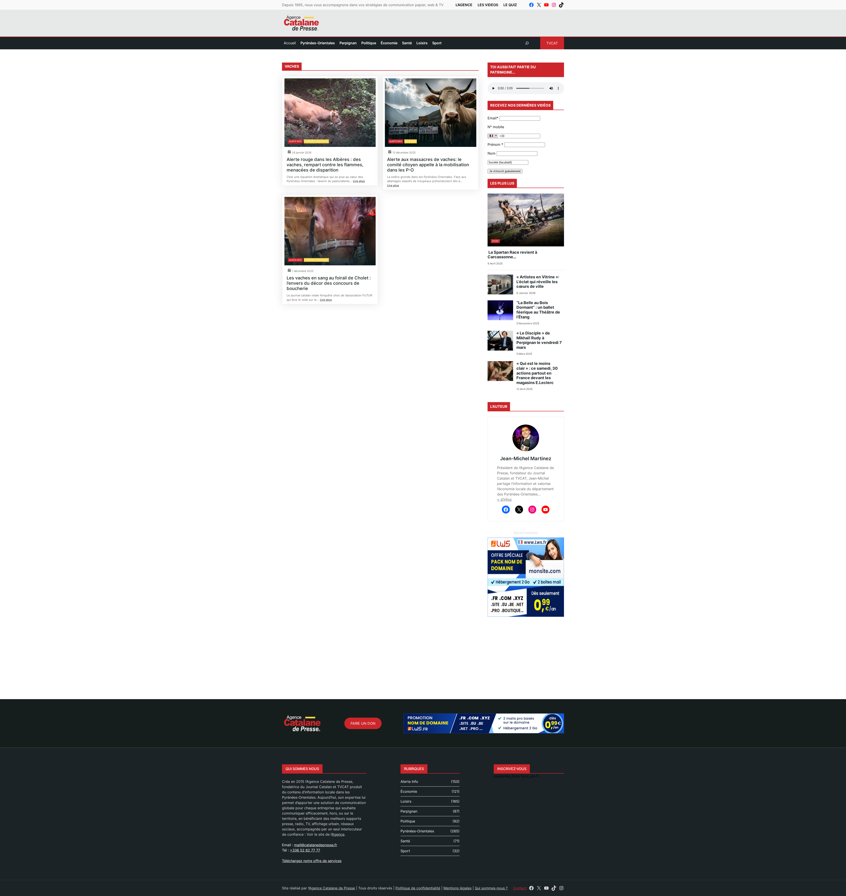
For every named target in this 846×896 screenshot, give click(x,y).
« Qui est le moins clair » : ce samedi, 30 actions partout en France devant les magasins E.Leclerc (537, 373)
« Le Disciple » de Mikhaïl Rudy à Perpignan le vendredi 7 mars (539, 340)
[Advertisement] (423, 653)
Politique (410, 141)
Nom (491, 153)
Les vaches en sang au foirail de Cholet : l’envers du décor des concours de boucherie (329, 283)
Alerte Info (295, 141)
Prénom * (495, 144)
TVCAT (552, 43)
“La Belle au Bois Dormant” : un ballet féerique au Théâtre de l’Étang (538, 309)
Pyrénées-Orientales (316, 141)
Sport (495, 241)
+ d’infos (504, 499)
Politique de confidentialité (417, 888)
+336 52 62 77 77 (305, 850)
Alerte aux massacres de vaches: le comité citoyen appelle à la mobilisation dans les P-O (428, 165)
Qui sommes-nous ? (491, 888)
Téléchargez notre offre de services (311, 861)
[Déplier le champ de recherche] (527, 43)
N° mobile (496, 127)
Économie (409, 791)
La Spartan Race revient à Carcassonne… (512, 254)
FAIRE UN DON (363, 723)
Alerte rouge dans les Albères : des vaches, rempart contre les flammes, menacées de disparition (325, 165)
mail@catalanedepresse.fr (315, 845)
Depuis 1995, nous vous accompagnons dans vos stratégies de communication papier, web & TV (362, 5)
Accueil (290, 43)
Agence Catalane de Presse (332, 888)
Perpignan (409, 811)
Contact (520, 888)
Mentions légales (457, 888)
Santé (405, 841)
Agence (338, 834)
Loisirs (406, 801)
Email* (493, 118)
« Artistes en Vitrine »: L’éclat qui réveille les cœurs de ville (537, 282)
